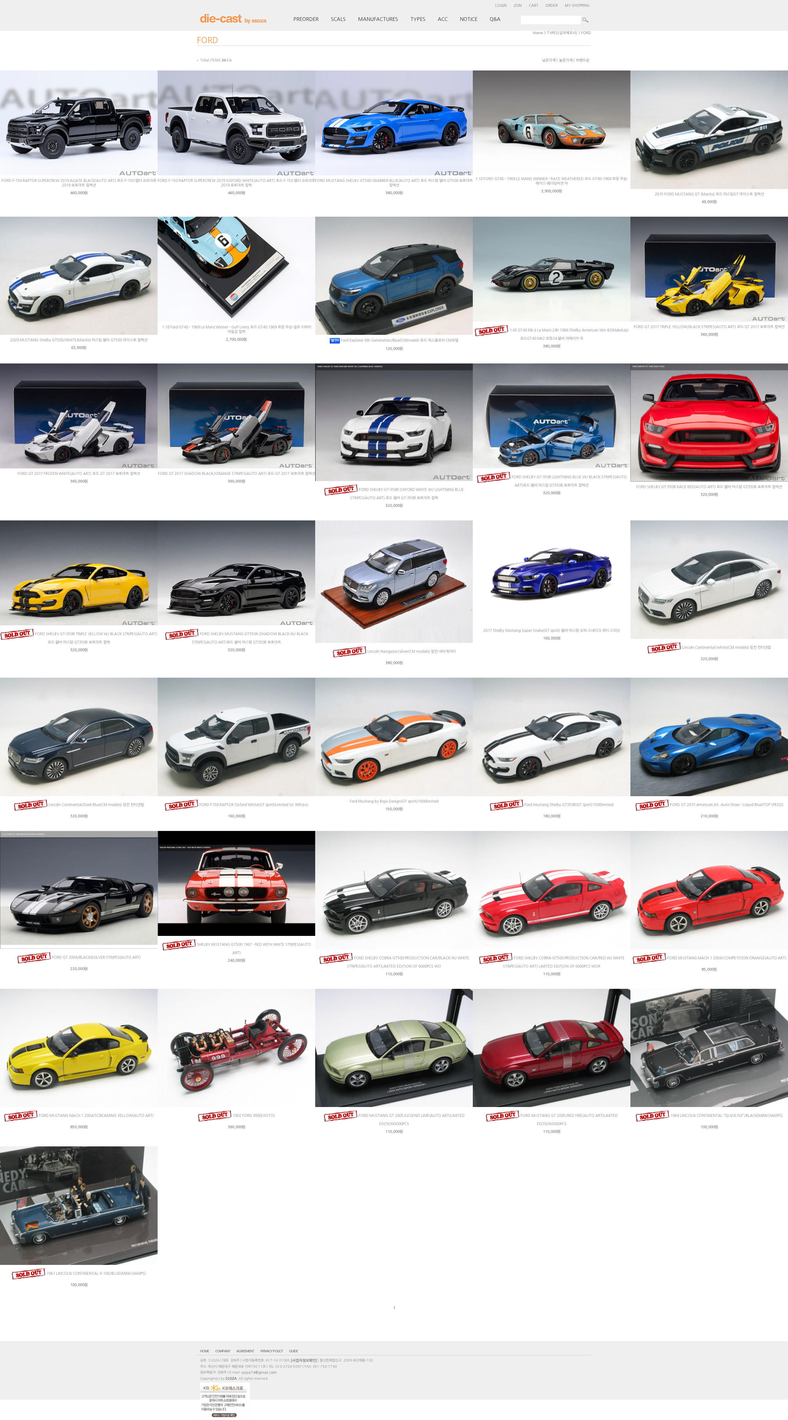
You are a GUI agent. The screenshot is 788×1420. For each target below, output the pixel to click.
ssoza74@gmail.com (259, 1372)
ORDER (551, 5)
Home (538, 33)
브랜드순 (582, 60)
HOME (204, 1351)
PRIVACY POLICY (271, 1351)
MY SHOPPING (577, 5)
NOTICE (468, 19)
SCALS (338, 19)
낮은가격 (549, 60)
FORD (586, 33)
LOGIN (501, 5)
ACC (443, 19)
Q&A (495, 19)
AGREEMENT (245, 1351)
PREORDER (306, 19)
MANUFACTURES (378, 19)
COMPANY (222, 1351)
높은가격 (566, 60)
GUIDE (293, 1351)
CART (533, 5)
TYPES (417, 19)
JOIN (518, 5)
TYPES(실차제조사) (562, 33)
